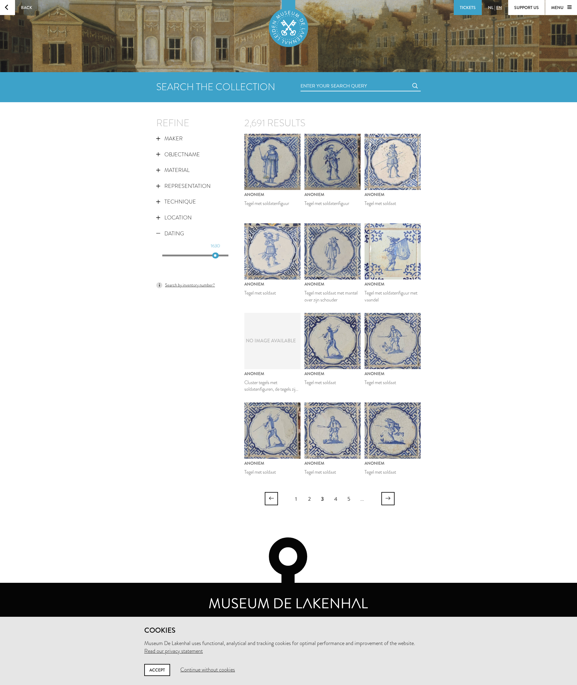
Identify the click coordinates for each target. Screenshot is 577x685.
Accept (157, 670)
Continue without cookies (207, 670)
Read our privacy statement (173, 651)
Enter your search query (322, 79)
